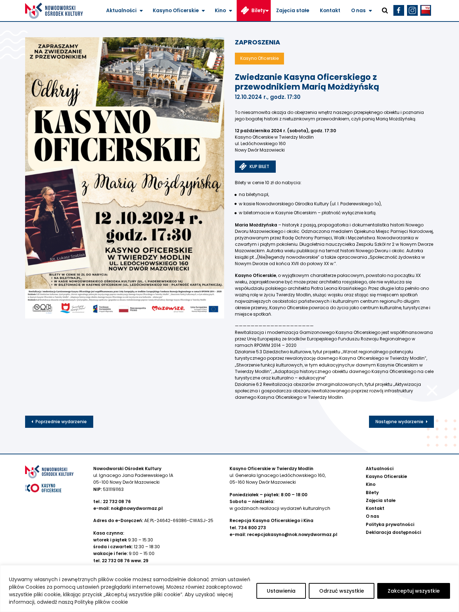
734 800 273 (252, 528)
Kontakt (330, 10)
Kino (220, 10)
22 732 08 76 (117, 501)
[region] (229, 588)
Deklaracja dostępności (393, 532)
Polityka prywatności (390, 524)
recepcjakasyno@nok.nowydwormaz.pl (292, 534)
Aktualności (121, 10)
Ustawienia (281, 590)
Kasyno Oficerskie (176, 10)
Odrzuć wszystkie (341, 590)
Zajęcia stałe (292, 10)
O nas (358, 10)
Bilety (258, 10)
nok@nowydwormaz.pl (137, 508)
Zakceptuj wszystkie (414, 590)
